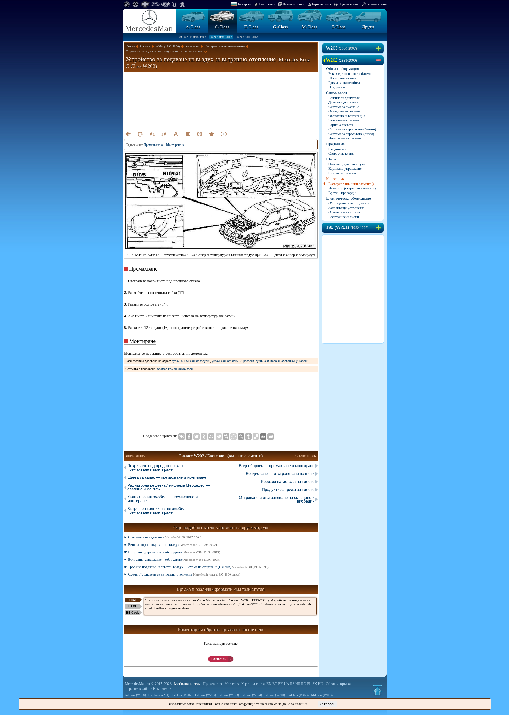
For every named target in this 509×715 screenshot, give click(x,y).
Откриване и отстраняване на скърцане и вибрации (276, 499)
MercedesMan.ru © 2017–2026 (148, 684)
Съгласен (327, 704)
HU (320, 684)
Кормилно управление (345, 169)
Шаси (331, 159)
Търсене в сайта (376, 4)
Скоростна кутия (341, 153)
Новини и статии (293, 4)
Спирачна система (342, 173)
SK (314, 684)
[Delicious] (256, 436)
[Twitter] (196, 436)
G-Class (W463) (298, 695)
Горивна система (341, 125)
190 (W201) (191, 36)
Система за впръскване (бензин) (352, 129)
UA (286, 684)
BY (280, 684)
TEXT (133, 600)
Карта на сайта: (253, 684)
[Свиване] (379, 60)
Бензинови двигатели (344, 98)
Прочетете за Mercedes (221, 684)
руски (175, 361)
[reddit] (270, 436)
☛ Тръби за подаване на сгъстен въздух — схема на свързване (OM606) (196, 567)
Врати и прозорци (342, 193)
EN (268, 684)
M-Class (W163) (322, 695)
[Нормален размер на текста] (176, 134)
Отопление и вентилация (346, 116)
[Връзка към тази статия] (200, 134)
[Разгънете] (379, 48)
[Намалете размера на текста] (152, 134)
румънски (262, 361)
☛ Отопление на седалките (162, 537)
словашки (288, 361)
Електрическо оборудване (348, 198)
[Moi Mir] (211, 436)
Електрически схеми (343, 217)
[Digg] (263, 436)
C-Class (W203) (205, 695)
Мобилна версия (187, 684)
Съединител (337, 149)
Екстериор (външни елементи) (351, 184)
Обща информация (342, 69)
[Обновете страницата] (140, 134)
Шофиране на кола (342, 78)
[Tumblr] (248, 436)
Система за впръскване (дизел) (351, 134)
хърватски (247, 361)
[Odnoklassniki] (204, 436)
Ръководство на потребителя (349, 74)
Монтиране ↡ (175, 145)
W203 (247, 36)
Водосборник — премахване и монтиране (276, 465)
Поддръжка (337, 87)
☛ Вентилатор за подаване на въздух (170, 545)
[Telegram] (219, 436)
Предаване (335, 144)
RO (303, 684)
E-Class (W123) (228, 695)
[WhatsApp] (233, 436)
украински (219, 361)
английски (188, 361)
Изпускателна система (345, 138)
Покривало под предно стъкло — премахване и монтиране (157, 467)
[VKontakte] (181, 436)
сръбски (232, 361)
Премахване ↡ (153, 145)
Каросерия (335, 179)
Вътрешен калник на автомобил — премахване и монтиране (159, 510)
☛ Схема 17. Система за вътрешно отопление (182, 574)
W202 (221, 36)
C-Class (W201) (158, 695)
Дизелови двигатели (343, 102)
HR (297, 684)
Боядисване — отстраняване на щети (280, 473)
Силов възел (336, 93)
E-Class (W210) (275, 695)
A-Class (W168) (135, 695)
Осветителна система (344, 212)
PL (309, 684)
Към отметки (267, 4)
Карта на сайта (321, 4)
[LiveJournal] (241, 436)
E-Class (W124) (252, 695)
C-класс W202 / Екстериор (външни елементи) (221, 456)
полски (275, 361)
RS (292, 684)
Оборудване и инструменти (349, 203)
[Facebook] (189, 436)
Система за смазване (343, 107)
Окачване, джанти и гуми (347, 164)
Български (244, 4)
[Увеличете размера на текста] (164, 134)
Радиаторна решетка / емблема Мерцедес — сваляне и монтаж (168, 487)
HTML (132, 606)
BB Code (132, 612)
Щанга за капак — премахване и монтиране (166, 477)
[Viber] (226, 436)
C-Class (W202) (182, 695)
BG (274, 684)
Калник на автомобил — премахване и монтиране (162, 499)
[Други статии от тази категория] (188, 134)
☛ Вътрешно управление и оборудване (172, 552)
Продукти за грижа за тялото (288, 489)
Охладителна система (344, 111)
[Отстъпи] (128, 134)
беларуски (203, 361)
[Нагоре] (377, 690)
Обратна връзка (348, 4)
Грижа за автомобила (344, 83)
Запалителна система (344, 120)
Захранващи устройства (346, 208)
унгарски (302, 361)
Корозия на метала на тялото (287, 481)
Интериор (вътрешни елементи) (352, 188)
